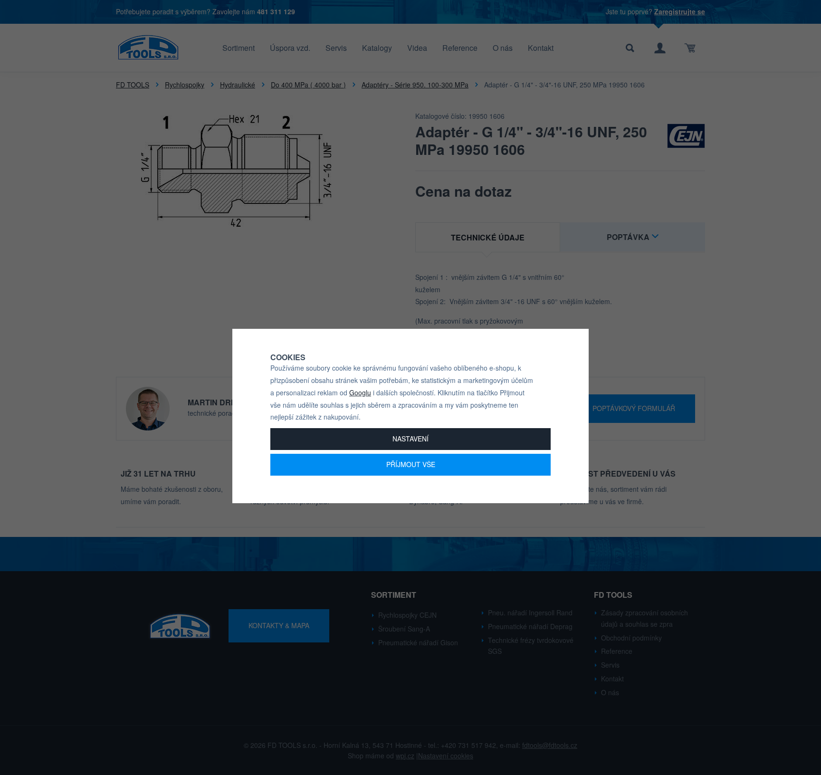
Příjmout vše (410, 464)
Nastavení (410, 438)
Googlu (360, 392)
